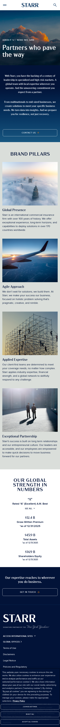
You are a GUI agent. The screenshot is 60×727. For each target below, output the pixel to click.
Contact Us (29, 133)
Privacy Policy (19, 701)
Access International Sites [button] (18, 636)
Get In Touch (28, 592)
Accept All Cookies (30, 722)
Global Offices (11, 642)
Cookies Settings (30, 707)
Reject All (30, 714)
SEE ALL (28, 508)
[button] (5, 4)
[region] (30, 697)
